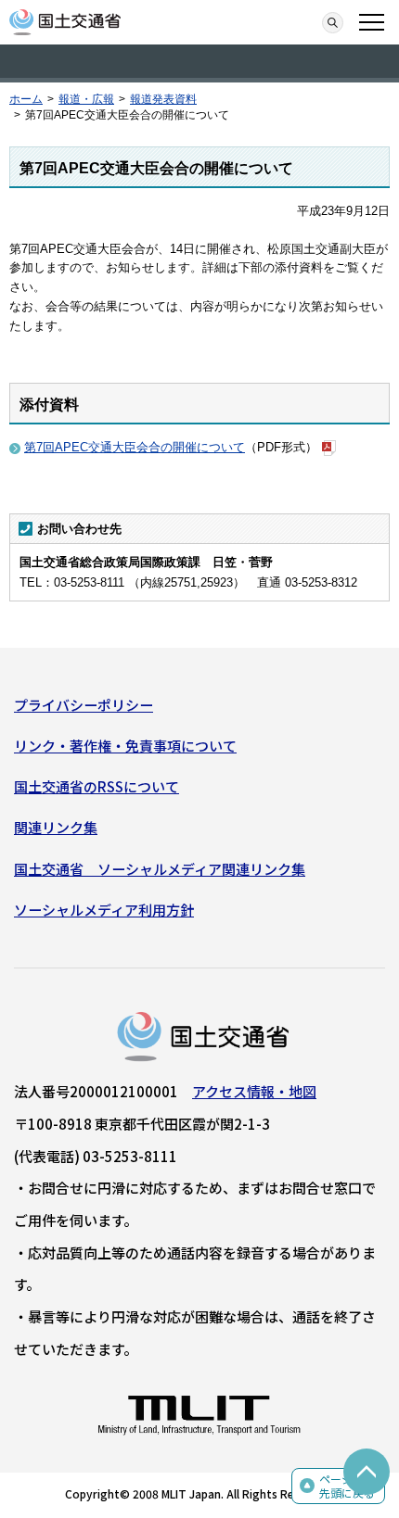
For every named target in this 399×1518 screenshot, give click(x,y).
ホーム (26, 99)
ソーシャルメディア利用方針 (104, 909)
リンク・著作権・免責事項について (125, 745)
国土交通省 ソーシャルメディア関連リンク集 (159, 869)
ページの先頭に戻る (347, 1486)
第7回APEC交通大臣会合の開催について (134, 447)
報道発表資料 (163, 99)
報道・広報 (86, 99)
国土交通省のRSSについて (96, 786)
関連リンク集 (55, 827)
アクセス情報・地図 (254, 1091)
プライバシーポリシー (83, 705)
